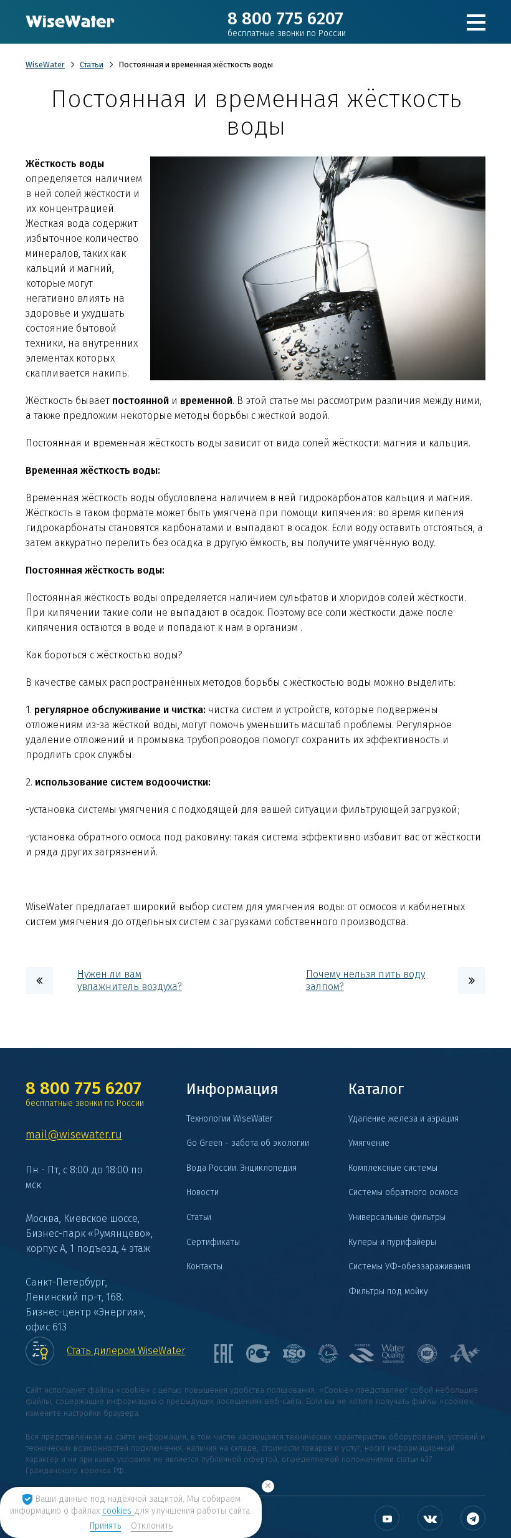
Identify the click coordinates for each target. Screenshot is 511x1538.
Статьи (91, 64)
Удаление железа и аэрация (403, 1118)
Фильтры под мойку (388, 1291)
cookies (118, 1511)
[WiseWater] (71, 22)
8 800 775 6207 (286, 23)
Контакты (204, 1266)
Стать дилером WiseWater (126, 1351)
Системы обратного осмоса (403, 1192)
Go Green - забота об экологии (247, 1143)
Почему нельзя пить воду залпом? (365, 980)
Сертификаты (213, 1242)
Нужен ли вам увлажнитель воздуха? (129, 980)
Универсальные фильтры (397, 1217)
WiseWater (45, 64)
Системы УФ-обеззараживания (409, 1266)
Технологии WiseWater (229, 1118)
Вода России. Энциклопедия (241, 1168)
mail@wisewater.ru (74, 1134)
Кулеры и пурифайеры (392, 1242)
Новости (202, 1192)
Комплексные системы (392, 1168)
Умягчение (368, 1143)
